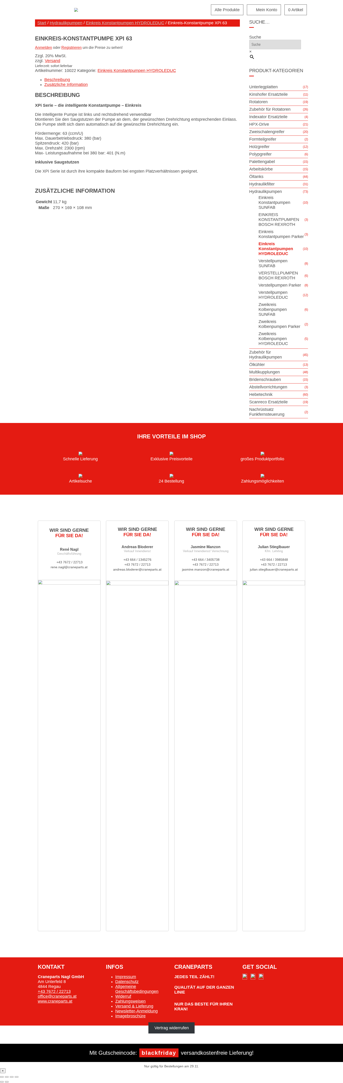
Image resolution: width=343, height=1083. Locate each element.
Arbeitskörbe (261, 169)
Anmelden (43, 48)
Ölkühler (257, 364)
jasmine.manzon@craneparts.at (205, 569)
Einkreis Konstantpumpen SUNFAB (274, 202)
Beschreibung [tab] (57, 79)
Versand (52, 60)
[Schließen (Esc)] (16, 1077)
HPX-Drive (259, 124)
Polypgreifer (260, 154)
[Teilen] (12, 1077)
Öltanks (256, 176)
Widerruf (123, 996)
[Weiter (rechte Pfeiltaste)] (7, 1082)
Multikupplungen (264, 372)
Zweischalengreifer (266, 131)
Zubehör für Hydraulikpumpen (265, 354)
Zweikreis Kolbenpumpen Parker (279, 324)
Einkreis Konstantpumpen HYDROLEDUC (125, 23)
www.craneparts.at (55, 1001)
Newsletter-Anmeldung (136, 1011)
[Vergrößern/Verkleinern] (2, 1077)
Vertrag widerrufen (171, 1028)
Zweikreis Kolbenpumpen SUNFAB (273, 309)
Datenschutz (127, 981)
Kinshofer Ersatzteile (268, 94)
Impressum (125, 976)
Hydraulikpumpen (66, 23)
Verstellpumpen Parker (280, 285)
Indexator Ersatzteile (268, 116)
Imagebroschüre (130, 1016)
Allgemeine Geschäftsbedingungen (136, 989)
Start (41, 23)
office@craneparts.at (57, 996)
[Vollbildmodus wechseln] (7, 1077)
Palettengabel (262, 161)
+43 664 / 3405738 (206, 559)
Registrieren (71, 48)
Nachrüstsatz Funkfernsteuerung (266, 412)
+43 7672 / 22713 (69, 562)
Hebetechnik (261, 394)
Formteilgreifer (262, 139)
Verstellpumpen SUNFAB (273, 263)
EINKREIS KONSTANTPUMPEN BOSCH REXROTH (279, 219)
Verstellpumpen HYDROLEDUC (273, 295)
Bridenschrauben (265, 379)
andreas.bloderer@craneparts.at (137, 569)
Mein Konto (266, 9)
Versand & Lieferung (134, 1006)
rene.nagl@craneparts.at (69, 567)
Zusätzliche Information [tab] (66, 84)
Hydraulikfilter (262, 184)
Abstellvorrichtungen (268, 387)
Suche (255, 37)
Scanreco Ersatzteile (268, 402)
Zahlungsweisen (130, 1001)
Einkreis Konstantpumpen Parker (281, 234)
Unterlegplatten (263, 87)
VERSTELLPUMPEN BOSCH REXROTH (278, 275)
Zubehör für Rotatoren (269, 109)
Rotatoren (258, 101)
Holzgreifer (259, 146)
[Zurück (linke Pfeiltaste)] (2, 1082)
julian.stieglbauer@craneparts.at (274, 569)
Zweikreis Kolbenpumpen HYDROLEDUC (273, 338)
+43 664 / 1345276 (137, 559)
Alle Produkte (227, 9)
